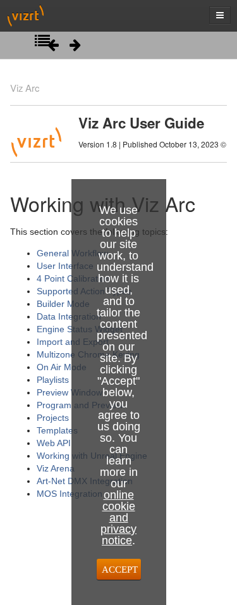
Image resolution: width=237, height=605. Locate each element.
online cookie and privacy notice (118, 518)
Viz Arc (24, 87)
